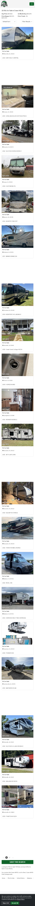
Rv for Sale (5, 51)
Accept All (15, 903)
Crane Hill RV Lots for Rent (18, 872)
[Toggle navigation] (31, 4)
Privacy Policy (20, 899)
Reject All (6, 903)
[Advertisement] (17, 835)
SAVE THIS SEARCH (17, 862)
